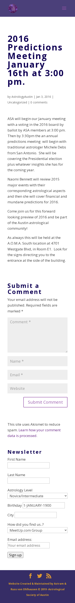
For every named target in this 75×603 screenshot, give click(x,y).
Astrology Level (20, 490)
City (11, 515)
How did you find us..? (26, 524)
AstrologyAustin (22, 97)
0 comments (39, 102)
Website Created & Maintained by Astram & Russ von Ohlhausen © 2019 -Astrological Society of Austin (37, 589)
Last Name (16, 474)
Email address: (20, 539)
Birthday (15, 505)
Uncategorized (17, 102)
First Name (17, 459)
